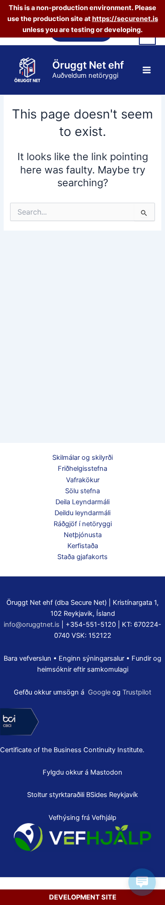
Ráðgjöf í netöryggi (83, 524)
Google (99, 692)
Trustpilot (136, 692)
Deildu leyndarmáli (82, 513)
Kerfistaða (82, 546)
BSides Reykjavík (112, 795)
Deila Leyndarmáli (82, 502)
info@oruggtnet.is (32, 624)
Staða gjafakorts (82, 557)
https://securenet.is (125, 19)
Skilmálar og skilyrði (82, 457)
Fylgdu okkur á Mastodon (82, 772)
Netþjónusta (83, 535)
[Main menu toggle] (147, 69)
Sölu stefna (82, 491)
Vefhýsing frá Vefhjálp (82, 817)
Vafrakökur (82, 480)
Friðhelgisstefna (82, 468)
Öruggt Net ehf (88, 65)
